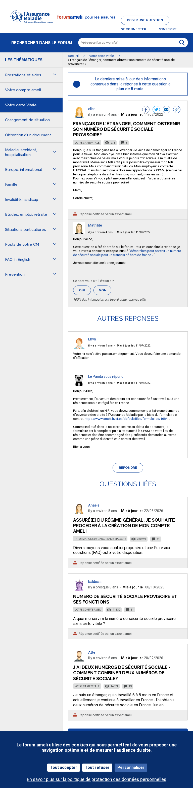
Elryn (92, 339)
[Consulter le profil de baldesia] (79, 589)
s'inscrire (168, 29)
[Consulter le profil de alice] (79, 116)
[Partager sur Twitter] (156, 110)
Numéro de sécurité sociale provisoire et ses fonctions (125, 599)
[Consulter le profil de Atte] (79, 660)
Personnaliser (130, 767)
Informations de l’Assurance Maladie (100, 539)
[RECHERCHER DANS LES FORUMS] (182, 42)
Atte (91, 652)
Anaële (94, 505)
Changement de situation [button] (27, 120)
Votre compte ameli (88, 609)
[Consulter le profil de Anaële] (79, 513)
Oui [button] (85, 290)
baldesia (95, 582)
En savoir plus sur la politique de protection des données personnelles (96, 779)
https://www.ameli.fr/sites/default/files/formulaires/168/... (127, 419)
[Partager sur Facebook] (146, 110)
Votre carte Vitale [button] (21, 105)
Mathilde (95, 225)
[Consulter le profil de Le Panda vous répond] (79, 384)
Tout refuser (97, 767)
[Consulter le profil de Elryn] (79, 347)
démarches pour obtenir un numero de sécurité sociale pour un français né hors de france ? (127, 253)
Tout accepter (63, 767)
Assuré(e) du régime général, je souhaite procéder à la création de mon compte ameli (124, 525)
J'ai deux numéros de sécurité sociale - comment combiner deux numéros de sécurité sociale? (121, 673)
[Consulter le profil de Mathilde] (79, 233)
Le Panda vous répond (105, 376)
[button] (96, 26)
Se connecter (133, 29)
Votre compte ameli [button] (23, 90)
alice (91, 109)
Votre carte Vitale (87, 142)
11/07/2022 (133, 232)
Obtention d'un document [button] (28, 135)
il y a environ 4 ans (100, 232)
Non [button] (105, 291)
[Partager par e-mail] (166, 110)
